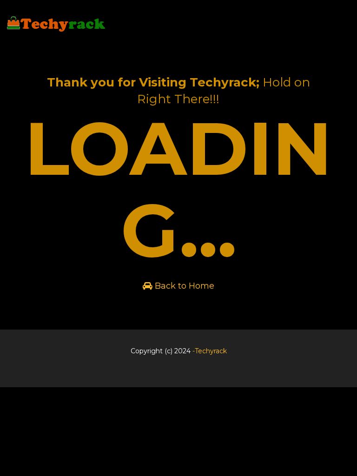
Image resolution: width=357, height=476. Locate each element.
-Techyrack (209, 351)
